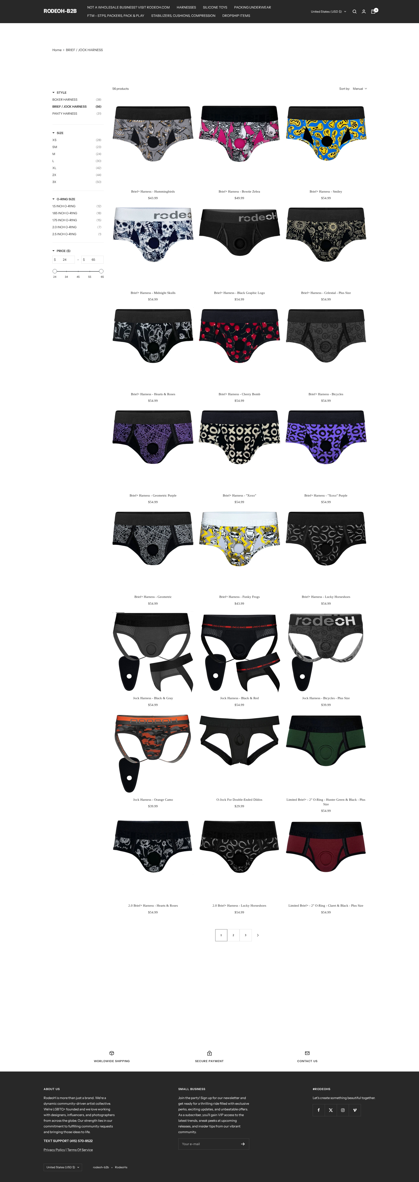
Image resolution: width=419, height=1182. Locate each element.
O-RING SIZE (66, 199)
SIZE (60, 133)
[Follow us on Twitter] (331, 1110)
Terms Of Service (80, 1150)
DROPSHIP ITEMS (236, 16)
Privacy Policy (54, 1150)
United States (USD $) (326, 12)
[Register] (243, 1144)
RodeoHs (121, 1167)
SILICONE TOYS (215, 7)
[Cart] (373, 12)
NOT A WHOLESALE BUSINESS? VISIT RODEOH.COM (128, 7)
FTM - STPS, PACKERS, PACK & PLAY (115, 16)
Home (57, 50)
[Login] (364, 11)
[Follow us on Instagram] (343, 1110)
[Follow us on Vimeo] (355, 1110)
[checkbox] (76, 140)
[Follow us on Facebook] (319, 1110)
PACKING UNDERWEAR (252, 7)
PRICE (63, 251)
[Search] (355, 12)
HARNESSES (186, 7)
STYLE (62, 93)
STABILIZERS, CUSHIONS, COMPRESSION (183, 16)
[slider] (55, 271)
